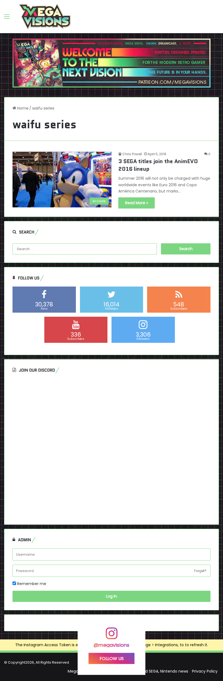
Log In (111, 596)
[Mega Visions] (45, 16)
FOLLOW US (112, 658)
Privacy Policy (205, 671)
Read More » (136, 203)
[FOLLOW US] (111, 636)
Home (22, 108)
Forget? (200, 570)
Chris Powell (132, 154)
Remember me (31, 583)
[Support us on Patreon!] (111, 63)
